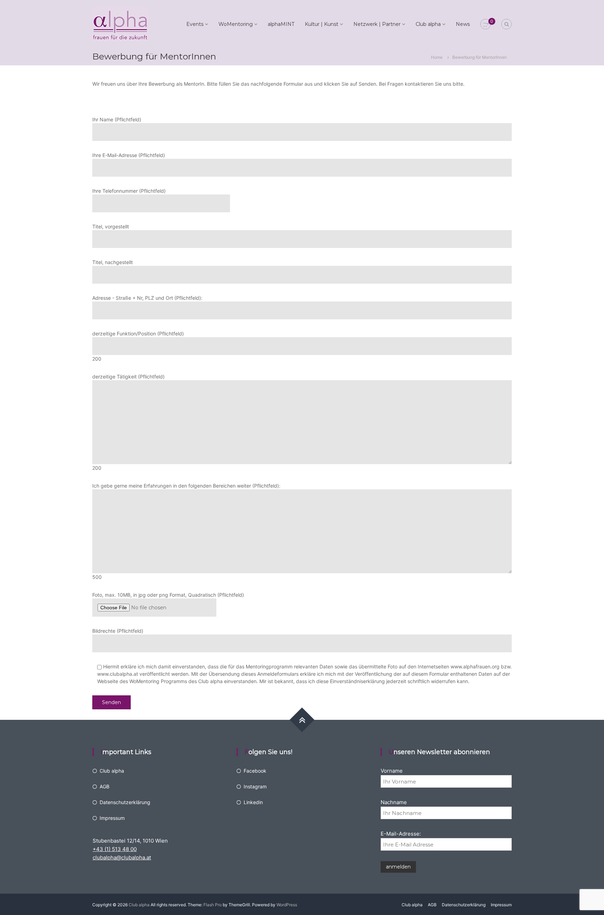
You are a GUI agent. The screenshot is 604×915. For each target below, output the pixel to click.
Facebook (255, 771)
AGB (104, 786)
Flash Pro (212, 904)
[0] (485, 24)
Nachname (394, 802)
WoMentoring (235, 24)
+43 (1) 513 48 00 (115, 849)
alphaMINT (281, 24)
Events (194, 24)
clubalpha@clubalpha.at (122, 857)
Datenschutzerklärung (125, 802)
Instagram (255, 786)
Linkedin (253, 802)
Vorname (392, 770)
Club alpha (428, 24)
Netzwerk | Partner (377, 24)
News (463, 24)
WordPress (286, 904)
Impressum (112, 818)
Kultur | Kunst (321, 24)
